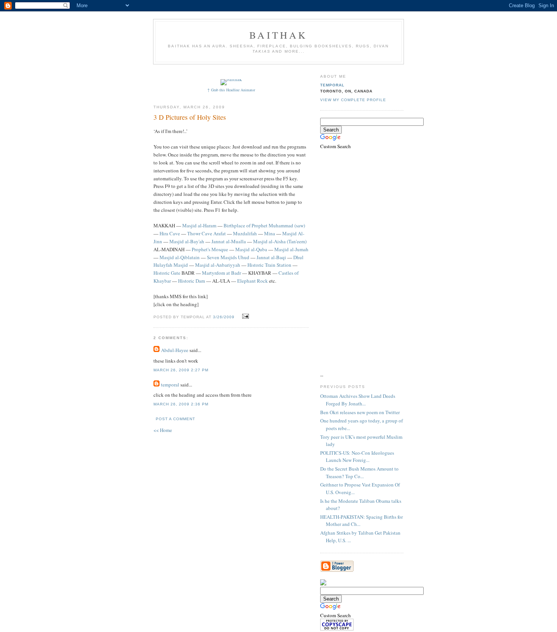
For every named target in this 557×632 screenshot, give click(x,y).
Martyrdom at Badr (221, 272)
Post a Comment (175, 419)
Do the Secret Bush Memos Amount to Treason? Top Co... (359, 472)
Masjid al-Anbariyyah (217, 264)
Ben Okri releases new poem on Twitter (360, 412)
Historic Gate (166, 272)
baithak (278, 34)
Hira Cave (170, 233)
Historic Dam (191, 280)
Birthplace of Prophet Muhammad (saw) (264, 225)
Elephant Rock (252, 280)
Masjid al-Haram (199, 225)
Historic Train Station (269, 264)
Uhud (243, 257)
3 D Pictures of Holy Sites (189, 117)
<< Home (162, 430)
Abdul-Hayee (174, 350)
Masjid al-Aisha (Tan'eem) (280, 241)
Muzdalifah (245, 233)
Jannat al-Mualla (228, 241)
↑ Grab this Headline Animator (231, 89)
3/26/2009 (224, 317)
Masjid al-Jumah (291, 249)
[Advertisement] (292, 71)
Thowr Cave (199, 233)
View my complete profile (353, 100)
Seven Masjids (222, 257)
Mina (269, 233)
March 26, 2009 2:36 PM (180, 404)
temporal (170, 384)
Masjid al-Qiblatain (180, 257)
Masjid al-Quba (251, 249)
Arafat (219, 233)
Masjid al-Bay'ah (186, 241)
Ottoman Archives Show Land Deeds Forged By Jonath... (357, 400)
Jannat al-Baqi (271, 257)
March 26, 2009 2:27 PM (180, 370)
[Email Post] (244, 316)
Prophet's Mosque (210, 249)
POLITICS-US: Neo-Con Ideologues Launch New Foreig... (357, 456)
